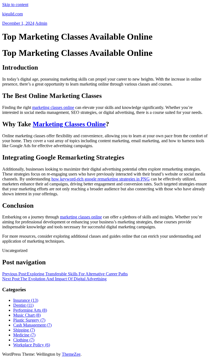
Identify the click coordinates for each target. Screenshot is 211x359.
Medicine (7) (24, 335)
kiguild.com (12, 14)
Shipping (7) (24, 330)
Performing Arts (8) (30, 310)
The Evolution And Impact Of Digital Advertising (54, 278)
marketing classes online (53, 107)
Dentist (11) (23, 305)
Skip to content (15, 4)
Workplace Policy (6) (31, 344)
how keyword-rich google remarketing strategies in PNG (100, 179)
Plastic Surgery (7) (29, 320)
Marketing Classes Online (69, 124)
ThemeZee (71, 354)
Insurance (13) (25, 300)
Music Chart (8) (27, 315)
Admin (41, 23)
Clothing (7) (23, 340)
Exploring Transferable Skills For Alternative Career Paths (65, 274)
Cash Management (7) (32, 325)
